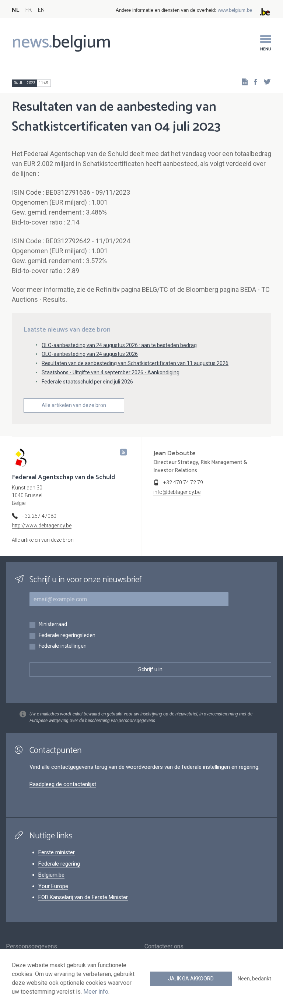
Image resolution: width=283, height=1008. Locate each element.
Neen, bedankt (254, 979)
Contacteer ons (164, 946)
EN (41, 10)
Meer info (95, 991)
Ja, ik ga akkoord (191, 979)
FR (28, 10)
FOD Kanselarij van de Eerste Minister (83, 897)
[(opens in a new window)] (253, 81)
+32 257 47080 (39, 516)
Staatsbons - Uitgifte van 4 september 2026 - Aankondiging (110, 372)
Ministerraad (52, 624)
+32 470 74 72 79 (183, 482)
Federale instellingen (62, 646)
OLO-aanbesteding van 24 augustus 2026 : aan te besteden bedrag (119, 345)
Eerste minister (56, 852)
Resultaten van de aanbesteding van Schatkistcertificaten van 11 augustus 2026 (135, 363)
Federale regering (59, 863)
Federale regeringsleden (66, 636)
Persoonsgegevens (31, 946)
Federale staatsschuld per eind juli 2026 (87, 382)
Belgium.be (51, 874)
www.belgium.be (235, 10)
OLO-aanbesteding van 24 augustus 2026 (90, 354)
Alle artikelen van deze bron (74, 405)
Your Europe (53, 886)
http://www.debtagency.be (41, 525)
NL (15, 10)
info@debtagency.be (176, 492)
